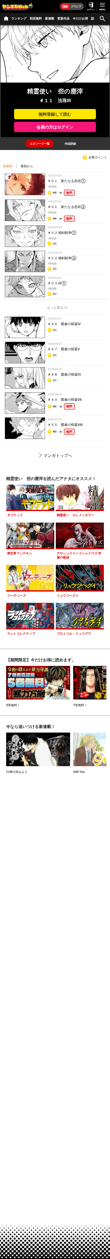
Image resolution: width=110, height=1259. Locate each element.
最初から (27, 166)
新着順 (7, 166)
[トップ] (6, 18)
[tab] (40, 143)
